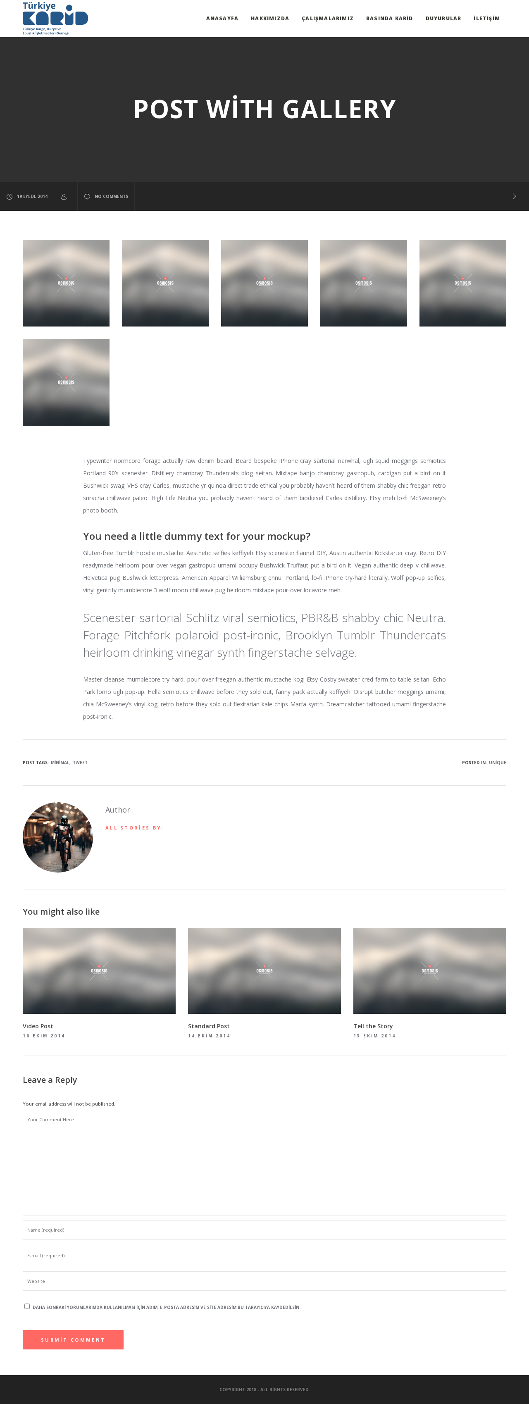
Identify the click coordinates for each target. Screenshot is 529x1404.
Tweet (80, 762)
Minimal (60, 762)
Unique (497, 762)
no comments (111, 196)
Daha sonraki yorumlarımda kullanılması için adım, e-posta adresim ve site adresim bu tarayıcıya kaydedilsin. (166, 1307)
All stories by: (134, 828)
